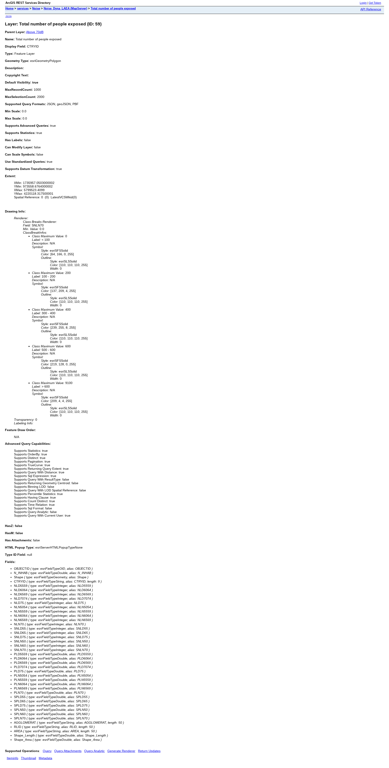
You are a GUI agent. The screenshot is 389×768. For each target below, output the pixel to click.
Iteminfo (12, 758)
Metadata (45, 758)
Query (47, 751)
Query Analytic (94, 751)
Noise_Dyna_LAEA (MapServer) (65, 8)
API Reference (370, 9)
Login (363, 3)
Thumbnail (28, 758)
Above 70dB (34, 32)
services (23, 8)
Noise (36, 8)
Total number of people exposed (113, 8)
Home (9, 8)
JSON (8, 16)
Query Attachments (67, 751)
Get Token (375, 3)
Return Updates (149, 751)
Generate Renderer (121, 751)
